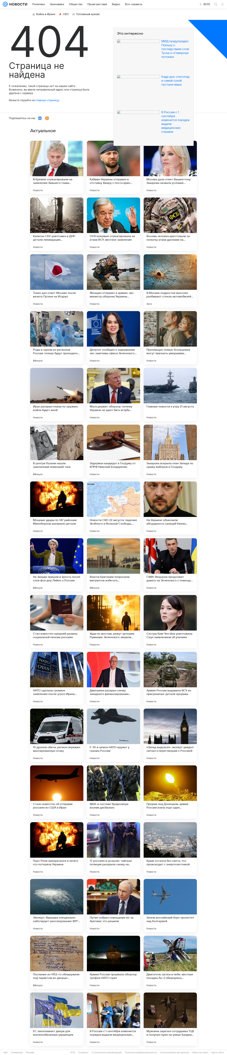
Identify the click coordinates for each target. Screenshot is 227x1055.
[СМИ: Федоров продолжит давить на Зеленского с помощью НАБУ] (170, 564)
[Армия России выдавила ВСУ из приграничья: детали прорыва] (170, 678)
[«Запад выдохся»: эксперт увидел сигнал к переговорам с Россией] (170, 735)
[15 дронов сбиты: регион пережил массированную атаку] (56, 735)
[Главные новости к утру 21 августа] (170, 394)
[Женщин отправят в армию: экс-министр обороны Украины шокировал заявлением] (113, 281)
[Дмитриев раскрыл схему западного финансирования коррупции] (113, 678)
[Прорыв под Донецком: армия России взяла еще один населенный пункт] (170, 792)
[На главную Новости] (17, 4)
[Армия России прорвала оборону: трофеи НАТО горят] (113, 962)
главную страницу (47, 100)
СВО (66, 14)
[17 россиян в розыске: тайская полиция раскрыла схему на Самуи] (113, 848)
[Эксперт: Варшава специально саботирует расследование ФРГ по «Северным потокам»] (56, 905)
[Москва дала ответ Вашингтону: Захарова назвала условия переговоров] (170, 167)
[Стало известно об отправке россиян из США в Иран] (56, 792)
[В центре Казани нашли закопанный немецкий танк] (56, 451)
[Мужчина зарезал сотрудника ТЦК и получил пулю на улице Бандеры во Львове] (170, 1019)
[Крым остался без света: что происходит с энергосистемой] (170, 848)
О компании (17, 1052)
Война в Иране (45, 14)
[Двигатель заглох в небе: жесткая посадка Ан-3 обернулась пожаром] (170, 962)
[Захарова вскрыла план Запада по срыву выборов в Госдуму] (170, 451)
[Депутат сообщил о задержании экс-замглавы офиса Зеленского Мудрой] (113, 337)
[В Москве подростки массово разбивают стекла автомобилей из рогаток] (170, 281)
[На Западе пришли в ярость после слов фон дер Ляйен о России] (56, 564)
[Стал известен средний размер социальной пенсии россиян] (56, 621)
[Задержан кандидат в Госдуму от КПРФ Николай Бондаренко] (113, 451)
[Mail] (5, 4)
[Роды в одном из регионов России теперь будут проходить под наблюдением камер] (56, 337)
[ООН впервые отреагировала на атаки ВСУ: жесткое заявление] (113, 224)
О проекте (83, 1052)
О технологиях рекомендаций (107, 1052)
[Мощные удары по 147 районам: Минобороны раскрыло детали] (56, 508)
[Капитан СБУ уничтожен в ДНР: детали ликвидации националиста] (56, 224)
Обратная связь (200, 1052)
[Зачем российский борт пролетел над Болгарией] (170, 905)
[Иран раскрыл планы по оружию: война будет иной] (56, 394)
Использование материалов (174, 1052)
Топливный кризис (88, 14)
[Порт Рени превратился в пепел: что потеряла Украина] (56, 848)
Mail (6, 1052)
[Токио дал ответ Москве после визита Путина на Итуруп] (56, 281)
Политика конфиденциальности (141, 1052)
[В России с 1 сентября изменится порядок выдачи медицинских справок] (113, 1019)
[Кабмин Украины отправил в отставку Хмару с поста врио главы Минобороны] (113, 167)
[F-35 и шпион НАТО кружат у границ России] (113, 735)
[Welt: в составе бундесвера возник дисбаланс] (113, 792)
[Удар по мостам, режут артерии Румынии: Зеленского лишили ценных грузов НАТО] (113, 621)
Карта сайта (217, 1052)
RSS (73, 1052)
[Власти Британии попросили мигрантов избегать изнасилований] (113, 564)
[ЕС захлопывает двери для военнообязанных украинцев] (56, 1019)
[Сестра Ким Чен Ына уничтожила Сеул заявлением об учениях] (170, 621)
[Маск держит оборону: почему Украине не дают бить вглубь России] (113, 394)
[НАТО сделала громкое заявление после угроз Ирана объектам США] (56, 678)
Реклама (30, 1052)
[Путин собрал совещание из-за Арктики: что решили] (113, 905)
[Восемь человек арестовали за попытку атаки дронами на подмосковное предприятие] (170, 224)
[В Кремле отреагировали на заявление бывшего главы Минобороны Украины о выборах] (56, 167)
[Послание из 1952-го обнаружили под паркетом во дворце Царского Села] (56, 962)
